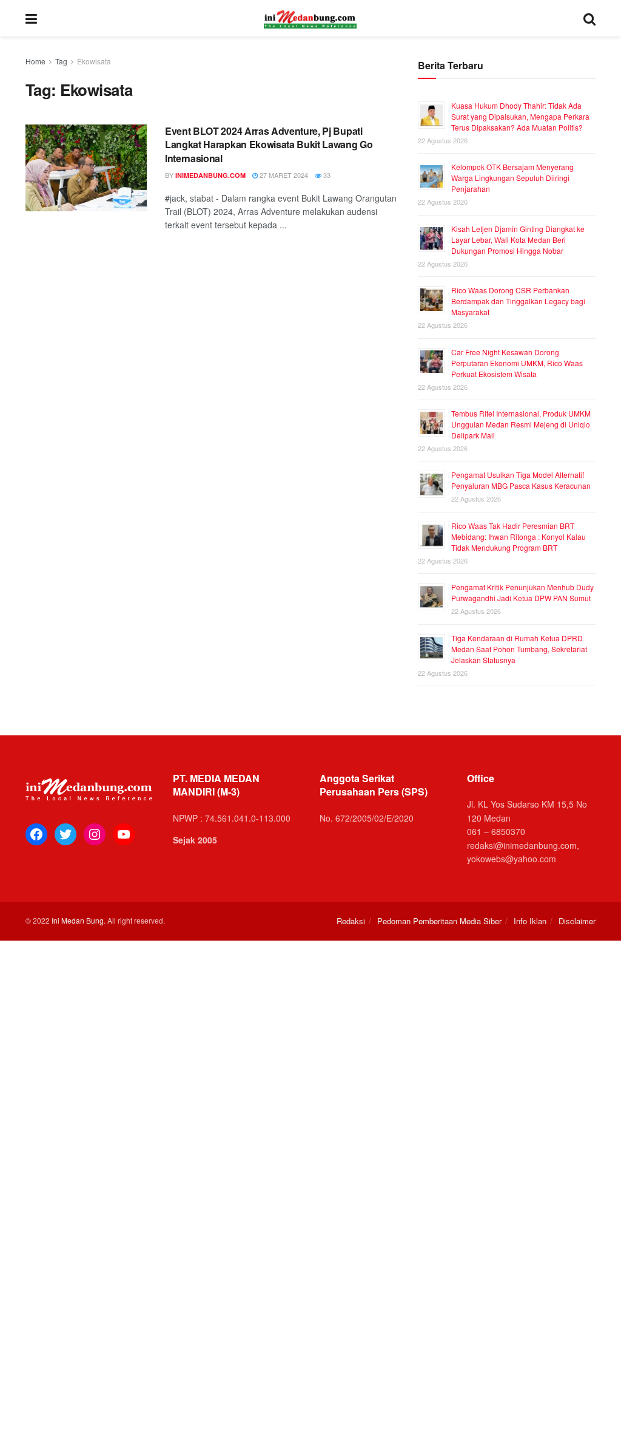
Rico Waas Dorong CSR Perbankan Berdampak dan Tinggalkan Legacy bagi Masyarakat (518, 301)
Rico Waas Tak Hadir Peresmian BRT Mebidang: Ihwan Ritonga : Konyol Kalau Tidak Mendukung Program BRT (518, 536)
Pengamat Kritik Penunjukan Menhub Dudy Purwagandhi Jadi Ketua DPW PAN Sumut (522, 592)
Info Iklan (530, 921)
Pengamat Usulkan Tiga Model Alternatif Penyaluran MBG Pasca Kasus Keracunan (521, 480)
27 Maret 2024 (283, 175)
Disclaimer (577, 921)
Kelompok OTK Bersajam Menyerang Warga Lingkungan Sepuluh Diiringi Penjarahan (512, 178)
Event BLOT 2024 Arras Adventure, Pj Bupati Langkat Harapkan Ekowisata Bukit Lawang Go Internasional (269, 144)
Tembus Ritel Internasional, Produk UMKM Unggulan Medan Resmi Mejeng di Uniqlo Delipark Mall (521, 424)
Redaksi (351, 921)
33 (326, 175)
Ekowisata (94, 61)
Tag (61, 61)
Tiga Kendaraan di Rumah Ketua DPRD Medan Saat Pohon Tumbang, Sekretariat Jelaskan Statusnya (519, 649)
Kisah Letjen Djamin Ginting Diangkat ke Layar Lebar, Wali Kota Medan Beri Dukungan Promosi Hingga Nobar (518, 239)
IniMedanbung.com (210, 175)
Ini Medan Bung (78, 920)
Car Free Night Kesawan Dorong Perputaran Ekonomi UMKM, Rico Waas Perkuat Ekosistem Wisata (517, 363)
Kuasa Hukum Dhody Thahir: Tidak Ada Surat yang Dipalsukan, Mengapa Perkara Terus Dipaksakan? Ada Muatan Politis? (520, 116)
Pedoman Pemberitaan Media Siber (439, 921)
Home (35, 61)
